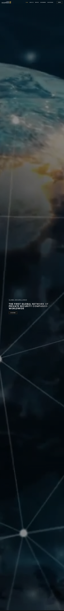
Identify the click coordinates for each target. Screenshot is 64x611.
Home (27, 2)
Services (37, 2)
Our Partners (50, 2)
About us (32, 2)
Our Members (43, 2)
